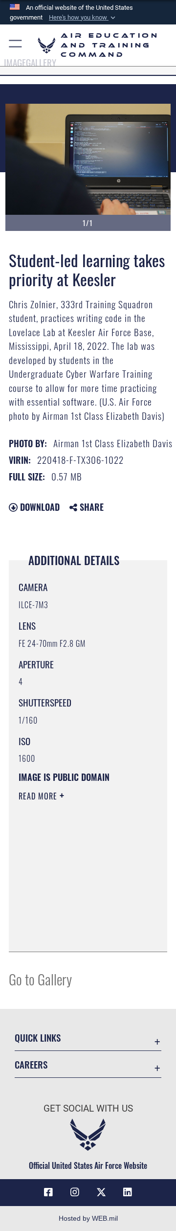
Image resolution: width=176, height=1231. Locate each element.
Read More (39, 796)
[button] (83, 18)
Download (39, 507)
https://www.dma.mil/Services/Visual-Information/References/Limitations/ (78, 933)
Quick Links (38, 1037)
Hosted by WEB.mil (88, 1218)
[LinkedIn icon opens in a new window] (127, 1192)
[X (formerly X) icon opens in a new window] (101, 1192)
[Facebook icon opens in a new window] (48, 1192)
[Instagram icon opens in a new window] (74, 1192)
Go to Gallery (40, 978)
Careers (31, 1064)
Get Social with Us (88, 1108)
